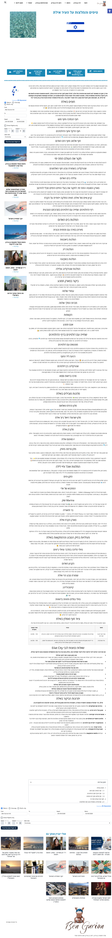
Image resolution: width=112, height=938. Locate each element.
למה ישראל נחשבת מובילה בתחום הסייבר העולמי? (101, 899)
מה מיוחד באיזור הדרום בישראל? (16, 294)
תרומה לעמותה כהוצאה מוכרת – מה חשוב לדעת (101, 854)
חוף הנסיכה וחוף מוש (95, 791)
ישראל (30, 3)
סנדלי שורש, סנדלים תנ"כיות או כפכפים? (101, 877)
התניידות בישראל (79, 876)
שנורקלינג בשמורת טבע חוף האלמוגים (90, 802)
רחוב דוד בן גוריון (56, 3)
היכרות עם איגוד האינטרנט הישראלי (33, 877)
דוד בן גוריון (77, 3)
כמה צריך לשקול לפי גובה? (33, 853)
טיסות (68, 3)
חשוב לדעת (19, 3)
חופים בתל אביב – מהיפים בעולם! (78, 854)
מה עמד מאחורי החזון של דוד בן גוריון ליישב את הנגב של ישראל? (11, 854)
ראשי (85, 3)
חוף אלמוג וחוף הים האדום (94, 796)
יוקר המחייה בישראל (15, 219)
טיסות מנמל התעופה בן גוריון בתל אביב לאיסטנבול (16, 165)
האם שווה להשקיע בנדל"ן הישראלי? (11, 877)
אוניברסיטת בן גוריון (42, 3)
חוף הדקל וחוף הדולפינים (94, 793)
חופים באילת (100, 788)
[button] (109, 11)
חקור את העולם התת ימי (97, 799)
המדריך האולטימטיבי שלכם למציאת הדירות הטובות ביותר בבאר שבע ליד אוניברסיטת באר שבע (15, 192)
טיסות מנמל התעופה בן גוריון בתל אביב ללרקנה (16, 243)
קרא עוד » (15, 168)
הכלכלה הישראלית (78, 898)
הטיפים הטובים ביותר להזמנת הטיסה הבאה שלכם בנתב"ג (56, 900)
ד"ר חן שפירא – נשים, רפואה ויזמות (15, 269)
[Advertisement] (56, 55)
